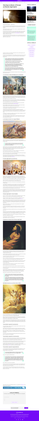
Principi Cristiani (32, 52)
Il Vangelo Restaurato (31, 50)
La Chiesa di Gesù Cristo (29, 22)
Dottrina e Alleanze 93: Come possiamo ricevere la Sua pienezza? (30, 13)
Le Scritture (28, 14)
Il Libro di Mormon (31, 54)
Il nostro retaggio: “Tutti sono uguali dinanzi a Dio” (30, 21)
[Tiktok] (18, 419)
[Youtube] (22, 419)
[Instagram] (16, 419)
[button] (1, 2)
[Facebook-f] (20, 419)
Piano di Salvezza (4, 8)
